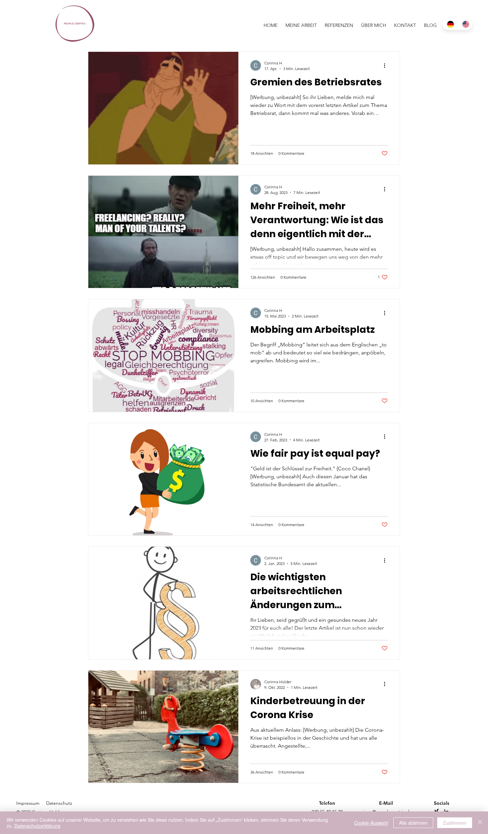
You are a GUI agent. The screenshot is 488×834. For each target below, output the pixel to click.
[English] (464, 24)
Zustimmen (454, 822)
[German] (449, 24)
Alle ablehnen (413, 822)
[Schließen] (480, 823)
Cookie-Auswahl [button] (371, 822)
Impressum (28, 803)
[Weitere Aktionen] (387, 65)
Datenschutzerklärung (37, 825)
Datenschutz (59, 803)
